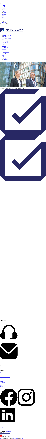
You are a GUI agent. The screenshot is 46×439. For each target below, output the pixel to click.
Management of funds (5, 13)
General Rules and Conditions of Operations (5, 377)
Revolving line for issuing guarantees (8, 38)
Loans (2, 34)
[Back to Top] (0, 365)
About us (3, 16)
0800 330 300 (1, 341)
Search (7, 23)
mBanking (4, 44)
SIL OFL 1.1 (23, 438)
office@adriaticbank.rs (2, 361)
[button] (45, 366)
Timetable (1, 378)
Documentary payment (5, 47)
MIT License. (14, 438)
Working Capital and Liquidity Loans (7, 35)
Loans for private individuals (6, 52)
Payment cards (4, 7)
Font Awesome (17, 438)
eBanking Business (2, 428)
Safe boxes (4, 8)
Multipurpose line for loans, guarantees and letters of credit (10, 37)
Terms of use (1, 381)
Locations (1, 374)
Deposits (4, 11)
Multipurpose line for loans (6, 36)
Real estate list (1, 385)
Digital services (3, 43)
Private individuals (4, 4)
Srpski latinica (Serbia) (4, 22)
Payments (4, 10)
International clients (4, 14)
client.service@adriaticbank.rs (3, 360)
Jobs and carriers (2, 373)
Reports (1, 372)
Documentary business (4, 46)
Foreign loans (4, 48)
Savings (4, 6)
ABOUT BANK (2, 366)
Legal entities (3, 55)
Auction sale (1, 386)
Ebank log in (3, 17)
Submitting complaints (2, 382)
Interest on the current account (6, 42)
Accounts (4, 5)
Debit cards (4, 45)
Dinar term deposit (6, 41)
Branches (3, 15)
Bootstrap (1, 438)
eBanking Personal (2, 427)
